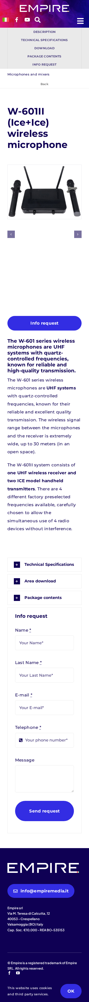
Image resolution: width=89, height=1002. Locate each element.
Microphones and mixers (28, 74)
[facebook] (9, 973)
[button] (11, 234)
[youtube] (18, 973)
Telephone (28, 727)
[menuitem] (5, 19)
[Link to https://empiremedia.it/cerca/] (38, 22)
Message (24, 760)
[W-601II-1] (44, 192)
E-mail (23, 694)
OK (70, 991)
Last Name (28, 662)
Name (23, 630)
